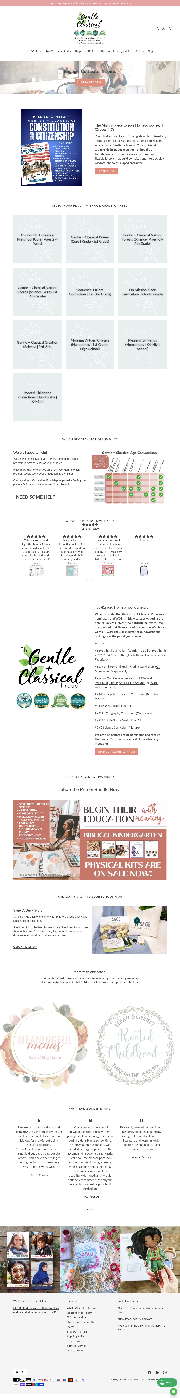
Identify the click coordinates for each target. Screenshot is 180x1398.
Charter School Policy (79, 1312)
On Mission (144, 713)
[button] (88, 581)
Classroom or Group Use (81, 1322)
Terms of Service (76, 1345)
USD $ (20, 1371)
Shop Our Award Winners (116, 751)
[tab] (87, 1209)
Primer (113, 682)
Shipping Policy (76, 1336)
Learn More (106, 171)
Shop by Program (90, 82)
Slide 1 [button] (87, 1209)
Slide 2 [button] (90, 1209)
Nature (134, 727)
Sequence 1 (118, 671)
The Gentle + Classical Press (132, 1379)
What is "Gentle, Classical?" (82, 1307)
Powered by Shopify (157, 1379)
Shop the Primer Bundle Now (90, 789)
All (129, 706)
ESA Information (76, 1317)
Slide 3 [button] (92, 1209)
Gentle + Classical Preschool (147, 650)
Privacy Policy (75, 1350)
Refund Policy (75, 1341)
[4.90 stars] (90, 525)
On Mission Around (132, 682)
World (154, 682)
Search (70, 1326)
